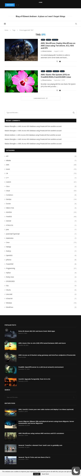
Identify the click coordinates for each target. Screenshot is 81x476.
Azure (41, 169)
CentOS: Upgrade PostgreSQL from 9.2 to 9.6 (34, 379)
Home (40, 2)
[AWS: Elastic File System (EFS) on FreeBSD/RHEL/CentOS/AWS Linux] (21, 81)
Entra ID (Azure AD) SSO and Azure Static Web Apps (36, 331)
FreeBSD (41, 216)
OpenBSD (41, 255)
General (41, 221)
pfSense (41, 260)
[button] (16, 5)
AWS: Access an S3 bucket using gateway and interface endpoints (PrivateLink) (46, 355)
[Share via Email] (60, 61)
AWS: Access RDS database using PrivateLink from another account (40, 126)
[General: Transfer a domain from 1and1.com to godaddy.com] (10, 448)
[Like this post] (57, 61)
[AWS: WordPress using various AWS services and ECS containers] (10, 436)
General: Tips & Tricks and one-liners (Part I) (34, 457)
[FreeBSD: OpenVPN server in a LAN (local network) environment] (10, 370)
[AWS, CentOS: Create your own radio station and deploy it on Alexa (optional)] (10, 412)
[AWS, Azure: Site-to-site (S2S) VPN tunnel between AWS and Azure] (10, 346)
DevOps (41, 199)
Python (41, 273)
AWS (41, 165)
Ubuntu (41, 290)
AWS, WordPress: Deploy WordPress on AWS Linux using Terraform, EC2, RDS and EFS (58, 45)
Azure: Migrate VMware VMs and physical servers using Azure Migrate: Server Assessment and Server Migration (46, 422)
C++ (41, 178)
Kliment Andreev (47, 51)
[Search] (76, 24)
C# (41, 173)
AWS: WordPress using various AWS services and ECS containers (41, 433)
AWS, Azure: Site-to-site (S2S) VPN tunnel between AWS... (23, 5)
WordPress (41, 307)
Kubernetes (41, 238)
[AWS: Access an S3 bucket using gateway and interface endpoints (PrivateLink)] (10, 358)
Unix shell (41, 294)
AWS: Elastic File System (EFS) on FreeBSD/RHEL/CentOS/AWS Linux (56, 75)
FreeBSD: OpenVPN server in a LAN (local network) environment (41, 367)
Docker (41, 204)
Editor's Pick (41, 208)
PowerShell (41, 264)
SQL (41, 285)
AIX (41, 156)
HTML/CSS (41, 225)
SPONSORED (41, 281)
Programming (41, 268)
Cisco (41, 186)
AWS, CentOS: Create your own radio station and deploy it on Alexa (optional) (45, 409)
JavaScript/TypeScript (41, 234)
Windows (41, 303)
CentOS (41, 182)
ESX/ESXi (41, 212)
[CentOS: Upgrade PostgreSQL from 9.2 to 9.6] (10, 382)
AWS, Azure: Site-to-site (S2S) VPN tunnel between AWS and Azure (42, 343)
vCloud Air (41, 298)
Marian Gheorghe (10, 126)
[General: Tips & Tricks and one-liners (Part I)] (10, 460)
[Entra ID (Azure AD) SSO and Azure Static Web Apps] (10, 334)
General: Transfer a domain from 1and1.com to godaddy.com (40, 445)
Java (41, 229)
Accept (37, 474)
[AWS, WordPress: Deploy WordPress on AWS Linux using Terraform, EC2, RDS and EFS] (21, 50)
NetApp (41, 247)
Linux (41, 242)
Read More (45, 474)
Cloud (41, 191)
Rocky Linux (41, 277)
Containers (41, 195)
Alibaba (41, 160)
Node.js (41, 251)
